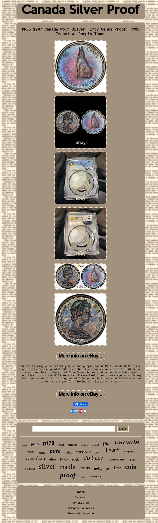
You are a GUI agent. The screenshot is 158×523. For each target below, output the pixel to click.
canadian (35, 458)
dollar (93, 458)
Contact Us (80, 502)
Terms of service (80, 513)
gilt (108, 468)
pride (128, 452)
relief (68, 452)
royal (61, 444)
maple (67, 466)
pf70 (49, 443)
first (117, 467)
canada (127, 442)
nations (95, 477)
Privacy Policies (80, 508)
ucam (95, 444)
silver (47, 466)
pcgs (64, 458)
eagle (75, 459)
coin (131, 466)
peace (97, 452)
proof (68, 475)
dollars (84, 445)
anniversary (117, 459)
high (82, 477)
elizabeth (29, 468)
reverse (83, 451)
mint (30, 452)
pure (55, 451)
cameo (42, 453)
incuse (24, 445)
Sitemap (80, 497)
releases (72, 444)
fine (106, 443)
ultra (52, 459)
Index (81, 492)
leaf (112, 450)
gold (98, 468)
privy (35, 444)
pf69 (132, 459)
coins (84, 467)
